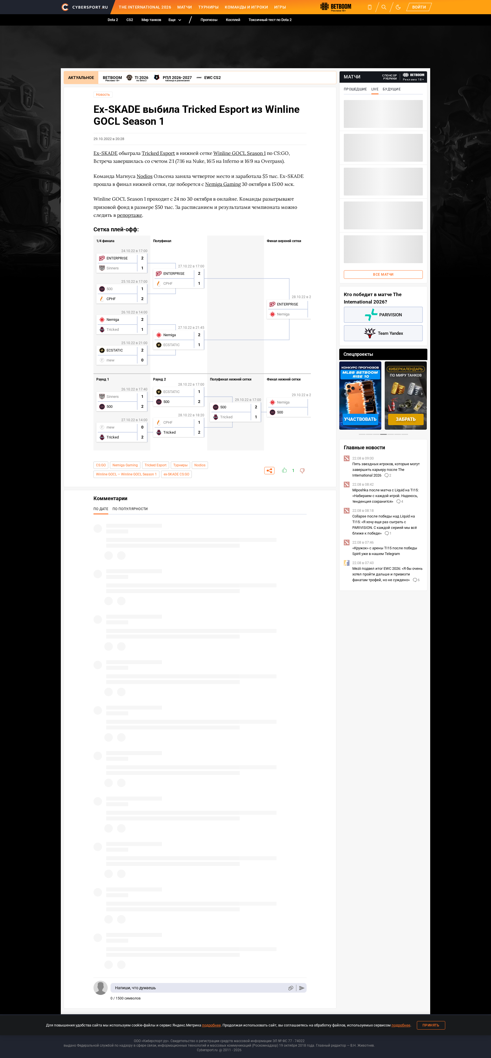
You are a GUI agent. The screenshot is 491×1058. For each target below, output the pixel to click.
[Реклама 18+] (414, 75)
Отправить (301, 988)
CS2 (129, 20)
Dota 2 (113, 20)
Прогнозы (209, 20)
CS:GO (101, 465)
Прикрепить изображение (290, 988)
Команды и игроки (246, 7)
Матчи (184, 7)
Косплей (233, 20)
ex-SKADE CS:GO (176, 474)
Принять (431, 1025)
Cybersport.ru (207, 1050)
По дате (100, 509)
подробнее (211, 1025)
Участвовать (360, 419)
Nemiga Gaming (125, 465)
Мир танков (151, 20)
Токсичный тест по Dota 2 (270, 20)
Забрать (406, 419)
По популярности (130, 509)
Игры (280, 7)
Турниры (208, 7)
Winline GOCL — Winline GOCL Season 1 (126, 474)
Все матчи (383, 275)
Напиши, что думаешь (135, 988)
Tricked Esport (156, 465)
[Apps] (370, 7)
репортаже (129, 215)
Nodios (199, 465)
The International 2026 (145, 7)
